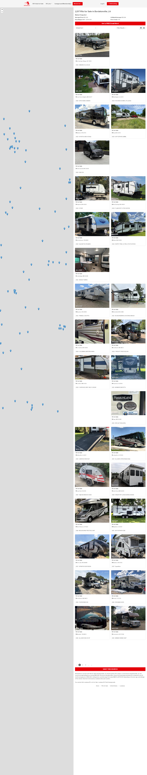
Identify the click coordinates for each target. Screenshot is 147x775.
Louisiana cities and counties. (102, 678)
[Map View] (140, 28)
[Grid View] (143, 28)
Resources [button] (77, 3)
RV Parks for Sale (38, 3)
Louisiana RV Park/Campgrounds (106, 682)
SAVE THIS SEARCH (110, 669)
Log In (102, 3)
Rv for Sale (79, 58)
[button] (114, 3)
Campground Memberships (63, 3)
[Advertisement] (110, 650)
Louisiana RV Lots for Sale (91, 682)
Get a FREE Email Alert (110, 23)
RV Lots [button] (48, 3)
